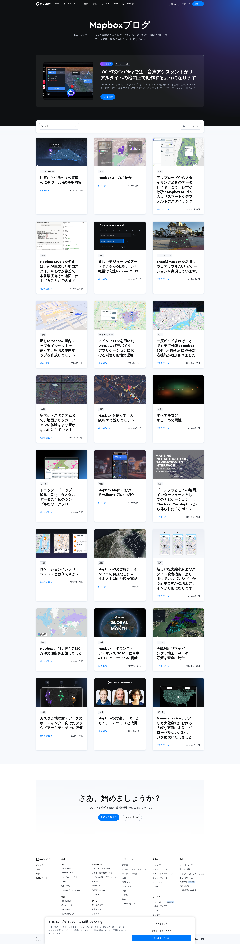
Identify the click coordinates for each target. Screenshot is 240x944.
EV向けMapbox (98, 890)
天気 (124, 878)
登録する (198, 4)
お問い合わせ (41, 878)
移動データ (96, 914)
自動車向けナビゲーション (103, 873)
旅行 (124, 899)
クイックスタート (160, 869)
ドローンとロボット (130, 904)
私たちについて (186, 865)
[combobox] (190, 126)
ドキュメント (158, 865)
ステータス (157, 882)
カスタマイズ (162, 924)
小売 (124, 891)
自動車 (125, 865)
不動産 (125, 895)
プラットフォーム (160, 878)
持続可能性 (184, 886)
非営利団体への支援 (188, 890)
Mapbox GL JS (67, 873)
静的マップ (66, 886)
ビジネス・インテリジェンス (134, 869)
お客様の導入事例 (160, 906)
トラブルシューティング (163, 874)
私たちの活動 (185, 869)
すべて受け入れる (162, 938)
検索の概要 (66, 901)
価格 (38, 869)
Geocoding (66, 909)
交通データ (96, 909)
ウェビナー (157, 915)
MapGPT (95, 881)
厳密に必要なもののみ (162, 931)
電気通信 (126, 882)
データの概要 (97, 905)
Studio (64, 881)
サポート (40, 874)
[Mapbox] (43, 4)
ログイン (186, 4)
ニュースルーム (186, 878)
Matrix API (96, 886)
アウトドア (127, 887)
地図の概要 (66, 869)
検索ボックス (67, 905)
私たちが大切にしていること (192, 874)
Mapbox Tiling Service (71, 890)
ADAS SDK (96, 894)
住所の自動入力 (68, 914)
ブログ (155, 911)
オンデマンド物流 (129, 874)
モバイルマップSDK (70, 877)
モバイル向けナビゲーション (104, 877)
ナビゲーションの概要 (101, 869)
